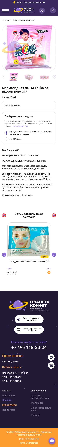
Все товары (8, 395)
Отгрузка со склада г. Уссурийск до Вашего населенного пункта (30, 132)
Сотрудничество (20, 126)
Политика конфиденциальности (34, 433)
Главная (5, 20)
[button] (54, 76)
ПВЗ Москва (15, 139)
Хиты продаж (9, 404)
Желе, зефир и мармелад (23, 20)
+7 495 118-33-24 (29, 347)
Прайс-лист (8, 409)
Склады (35, 415)
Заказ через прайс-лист (41, 409)
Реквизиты (37, 402)
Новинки (7, 400)
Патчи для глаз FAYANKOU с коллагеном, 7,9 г (29, 261)
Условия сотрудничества (40, 397)
